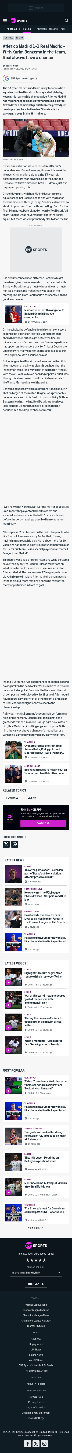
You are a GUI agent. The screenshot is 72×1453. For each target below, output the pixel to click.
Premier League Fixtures (36, 1309)
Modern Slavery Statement (36, 1412)
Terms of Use (36, 1396)
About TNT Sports (36, 1383)
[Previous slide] (4, 29)
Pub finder (36, 1338)
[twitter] (36, 1443)
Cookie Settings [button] (36, 1417)
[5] (44, 1260)
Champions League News (36, 1315)
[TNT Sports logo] (18, 20)
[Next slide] (67, 29)
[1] (28, 1260)
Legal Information (36, 1407)
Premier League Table (36, 1304)
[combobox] (36, 1273)
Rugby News (36, 1344)
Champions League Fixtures (36, 1320)
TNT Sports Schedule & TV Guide (36, 1365)
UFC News (36, 1349)
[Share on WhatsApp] (14, 844)
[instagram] (44, 1443)
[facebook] (27, 1443)
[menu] (66, 20)
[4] (40, 1260)
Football (8, 38)
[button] (5, 20)
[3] (36, 1260)
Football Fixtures (36, 1325)
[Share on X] (6, 844)
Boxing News (36, 1354)
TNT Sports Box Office (36, 1370)
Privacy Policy (36, 1402)
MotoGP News (36, 1360)
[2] (32, 1260)
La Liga (19, 38)
